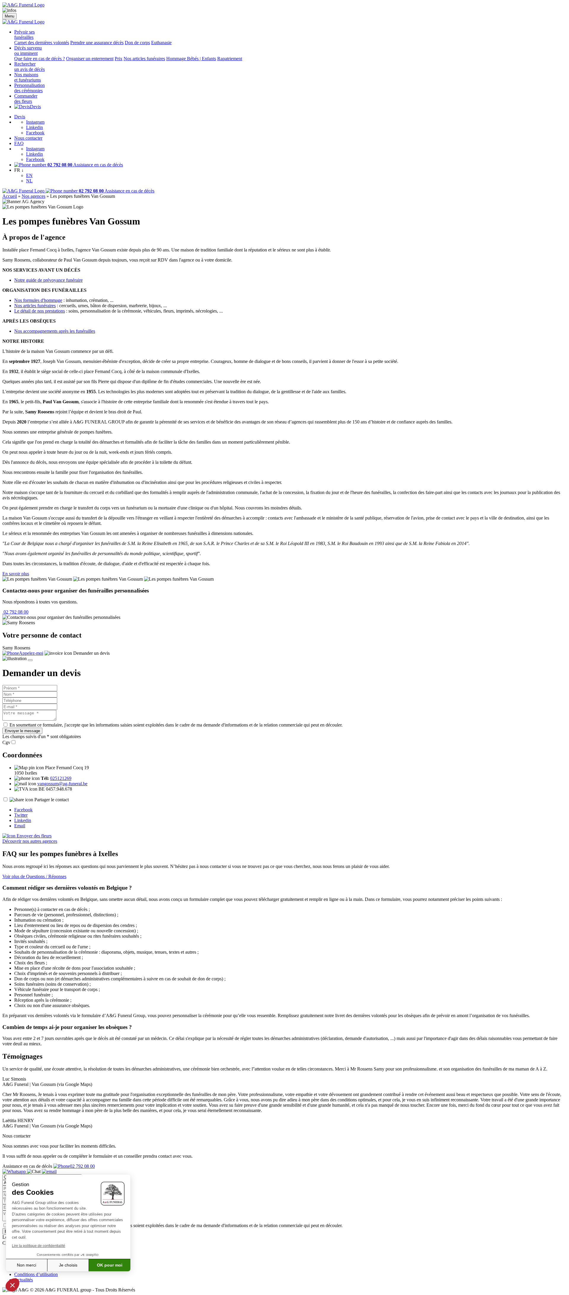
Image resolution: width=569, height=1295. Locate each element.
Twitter (21, 815)
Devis (35, 106)
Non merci (26, 1265)
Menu (9, 16)
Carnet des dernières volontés (41, 42)
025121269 (60, 778)
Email (19, 825)
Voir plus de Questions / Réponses (34, 876)
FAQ (19, 143)
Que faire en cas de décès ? (39, 58)
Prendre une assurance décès (97, 42)
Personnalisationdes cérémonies (29, 88)
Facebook (35, 132)
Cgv (6, 742)
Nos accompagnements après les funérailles (54, 331)
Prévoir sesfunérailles (24, 34)
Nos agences (33, 196)
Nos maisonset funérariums (27, 77)
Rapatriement (229, 58)
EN (29, 175)
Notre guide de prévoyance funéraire (48, 280)
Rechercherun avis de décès (29, 66)
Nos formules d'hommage (38, 300)
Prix (118, 58)
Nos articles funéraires (144, 58)
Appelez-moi (31, 653)
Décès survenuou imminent (28, 50)
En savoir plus (15, 573)
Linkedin (34, 127)
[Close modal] (30, 660)
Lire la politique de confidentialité (38, 1246)
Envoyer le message (22, 731)
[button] (12, 1285)
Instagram (35, 122)
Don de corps (137, 42)
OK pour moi (109, 1265)
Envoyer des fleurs (33, 835)
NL (29, 180)
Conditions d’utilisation (36, 1274)
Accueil (9, 196)
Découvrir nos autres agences (29, 841)
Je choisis (68, 1265)
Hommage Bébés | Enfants (191, 58)
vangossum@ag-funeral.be (62, 783)
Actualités (23, 1279)
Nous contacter (28, 138)
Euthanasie (161, 42)
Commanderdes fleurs (25, 98)
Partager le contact (51, 799)
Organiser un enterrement (90, 58)
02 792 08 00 (15, 611)
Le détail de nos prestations (39, 310)
